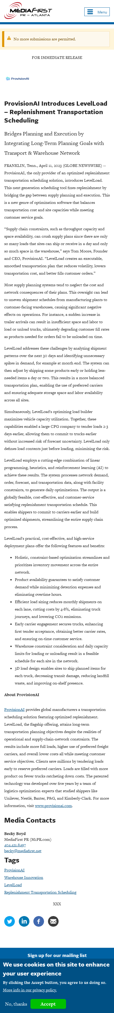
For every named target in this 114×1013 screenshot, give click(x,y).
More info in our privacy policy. (30, 990)
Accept (48, 1004)
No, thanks (16, 1004)
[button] (97, 11)
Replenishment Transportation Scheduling (40, 892)
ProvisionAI (14, 870)
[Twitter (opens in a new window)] (9, 925)
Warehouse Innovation (23, 877)
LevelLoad (13, 885)
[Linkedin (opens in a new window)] (24, 925)
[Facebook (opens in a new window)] (38, 925)
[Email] (53, 925)
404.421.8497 (15, 845)
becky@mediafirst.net (22, 850)
